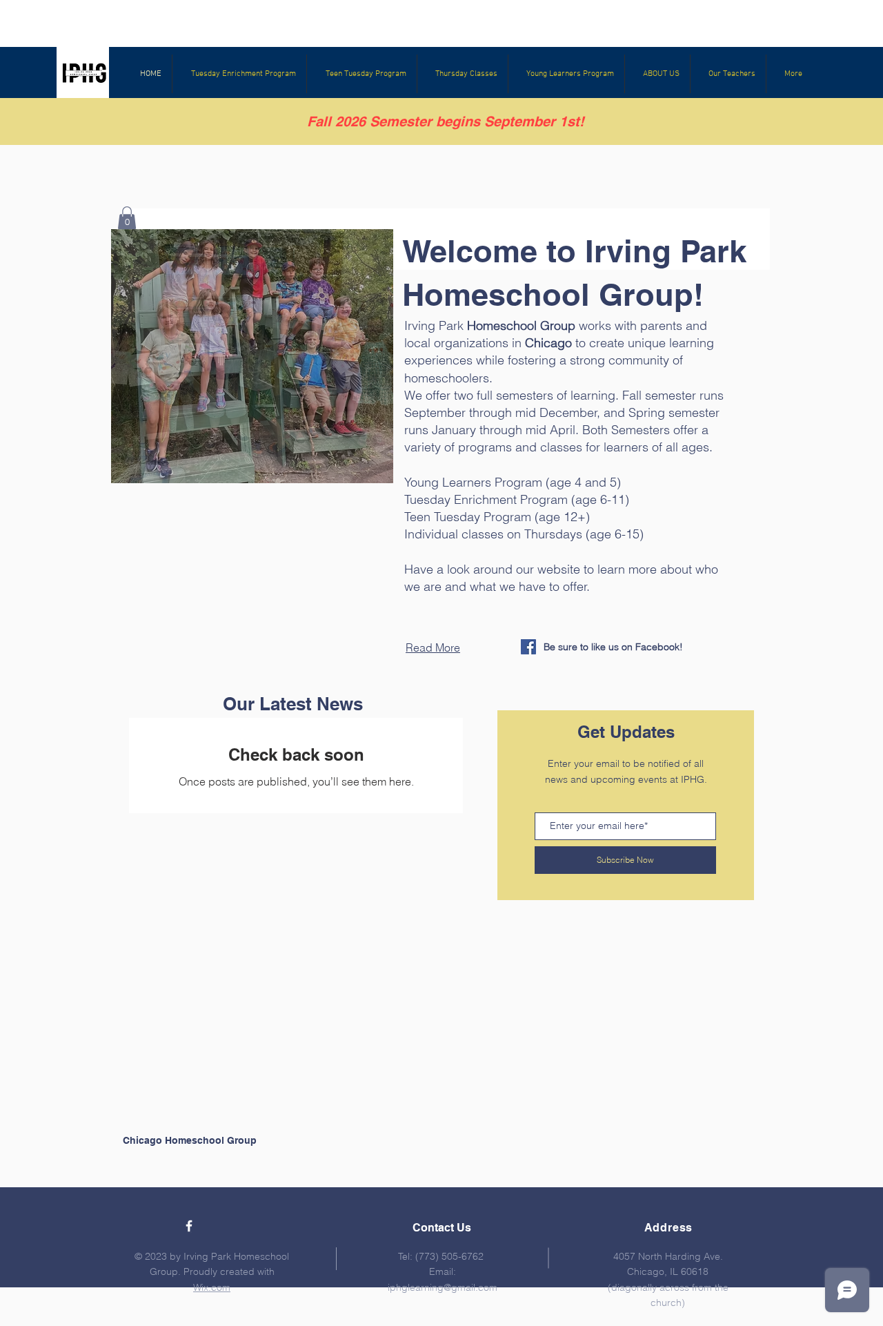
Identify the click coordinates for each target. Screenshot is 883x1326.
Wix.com (211, 1287)
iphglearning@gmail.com (442, 1287)
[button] (252, 356)
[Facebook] (528, 646)
